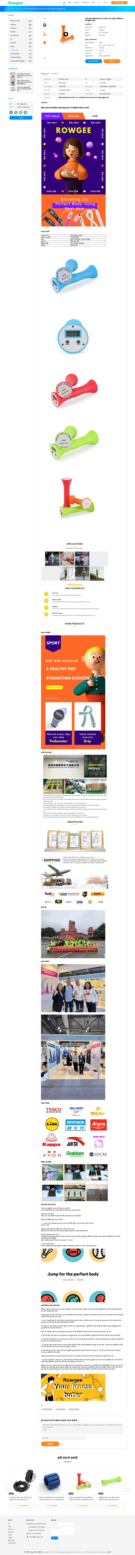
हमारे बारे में (10, 1532)
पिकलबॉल (20, 32)
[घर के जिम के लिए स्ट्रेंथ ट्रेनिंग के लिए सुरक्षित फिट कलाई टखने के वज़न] (22, 1481)
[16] (66, 34)
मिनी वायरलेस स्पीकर (47, 1409)
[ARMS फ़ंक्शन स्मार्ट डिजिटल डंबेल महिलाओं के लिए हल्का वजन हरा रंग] (112, 1481)
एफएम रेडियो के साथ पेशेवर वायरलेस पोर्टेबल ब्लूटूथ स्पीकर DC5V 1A (24, 75)
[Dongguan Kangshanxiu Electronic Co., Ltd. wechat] (20, 112)
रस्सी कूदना (20, 24)
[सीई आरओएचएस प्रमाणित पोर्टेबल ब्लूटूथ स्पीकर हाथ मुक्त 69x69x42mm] (12, 82)
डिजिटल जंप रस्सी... (20, 21)
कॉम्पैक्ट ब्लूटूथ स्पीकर (74, 1409)
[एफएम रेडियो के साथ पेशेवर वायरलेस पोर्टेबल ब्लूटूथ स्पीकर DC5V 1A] (12, 75)
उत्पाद (9, 1526)
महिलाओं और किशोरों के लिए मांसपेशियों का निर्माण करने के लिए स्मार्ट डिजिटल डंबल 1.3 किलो (81, 1500)
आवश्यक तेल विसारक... (20, 57)
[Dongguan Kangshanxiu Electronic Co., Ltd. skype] (25, 112)
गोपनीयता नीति (11, 1543)
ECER (109, 1552)
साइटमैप (10, 1537)
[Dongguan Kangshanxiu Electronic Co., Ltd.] (16, 3)
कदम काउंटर (20, 28)
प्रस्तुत (50, 1444)
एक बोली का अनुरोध (119, 2)
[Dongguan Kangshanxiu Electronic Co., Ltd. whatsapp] (15, 112)
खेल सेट (20, 46)
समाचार (10, 1535)
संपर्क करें (21, 118)
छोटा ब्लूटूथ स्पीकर (60, 1409)
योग (20, 39)
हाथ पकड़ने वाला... (20, 35)
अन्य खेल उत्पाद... (20, 50)
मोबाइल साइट (11, 1540)
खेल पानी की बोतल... (20, 54)
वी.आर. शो (10, 1529)
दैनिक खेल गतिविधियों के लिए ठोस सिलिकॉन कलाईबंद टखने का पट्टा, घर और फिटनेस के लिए (51, 1500)
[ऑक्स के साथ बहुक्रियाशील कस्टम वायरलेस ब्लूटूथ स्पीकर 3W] (12, 89)
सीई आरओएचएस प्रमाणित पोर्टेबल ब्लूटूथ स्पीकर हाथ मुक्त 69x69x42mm (24, 82)
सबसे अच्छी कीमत (94, 61)
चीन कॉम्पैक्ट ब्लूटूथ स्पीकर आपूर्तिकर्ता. (33, 1552)
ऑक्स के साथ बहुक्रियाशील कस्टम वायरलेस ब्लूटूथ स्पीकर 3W (24, 89)
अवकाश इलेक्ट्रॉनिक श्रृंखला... (20, 61)
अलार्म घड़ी (20, 43)
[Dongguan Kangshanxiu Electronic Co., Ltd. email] (11, 112)
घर (9, 1524)
